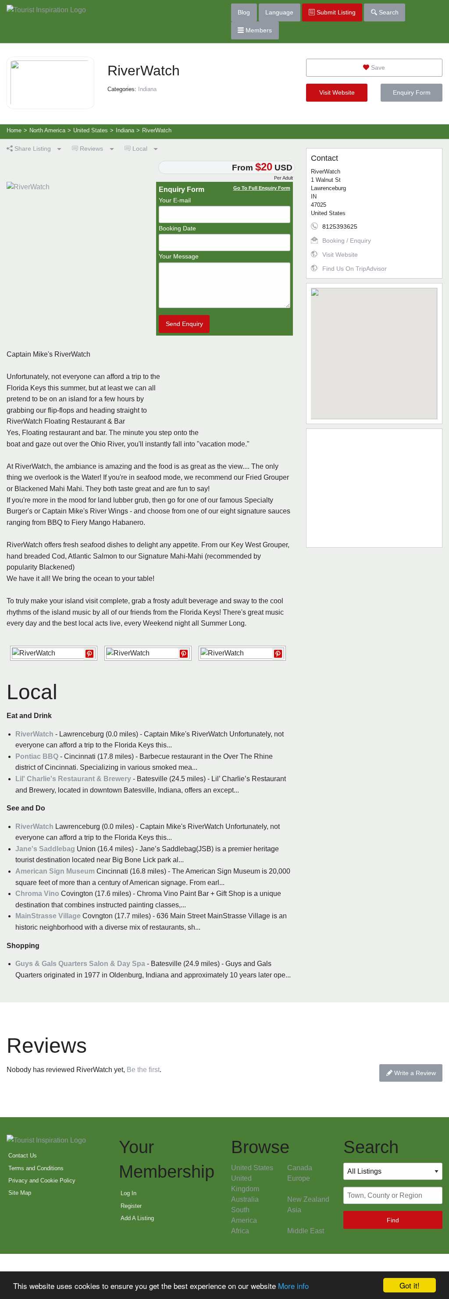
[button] (374, 348)
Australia (245, 1199)
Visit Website (337, 92)
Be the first (143, 1069)
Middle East (305, 1231)
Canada (299, 1168)
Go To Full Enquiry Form (261, 188)
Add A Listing (137, 1218)
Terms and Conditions (36, 1168)
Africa (240, 1231)
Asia (294, 1210)
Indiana (147, 89)
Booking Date (177, 228)
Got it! (409, 1285)
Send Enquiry (184, 323)
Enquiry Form (412, 92)
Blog (244, 12)
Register (131, 1206)
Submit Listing (335, 12)
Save (377, 67)
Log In (128, 1193)
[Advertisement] (374, 488)
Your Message (179, 256)
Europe (298, 1178)
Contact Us (22, 1155)
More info (293, 1285)
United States (252, 1168)
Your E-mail (175, 200)
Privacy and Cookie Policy (41, 1180)
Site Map (19, 1192)
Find (393, 1220)
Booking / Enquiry (346, 240)
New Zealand (308, 1199)
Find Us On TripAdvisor (354, 268)
